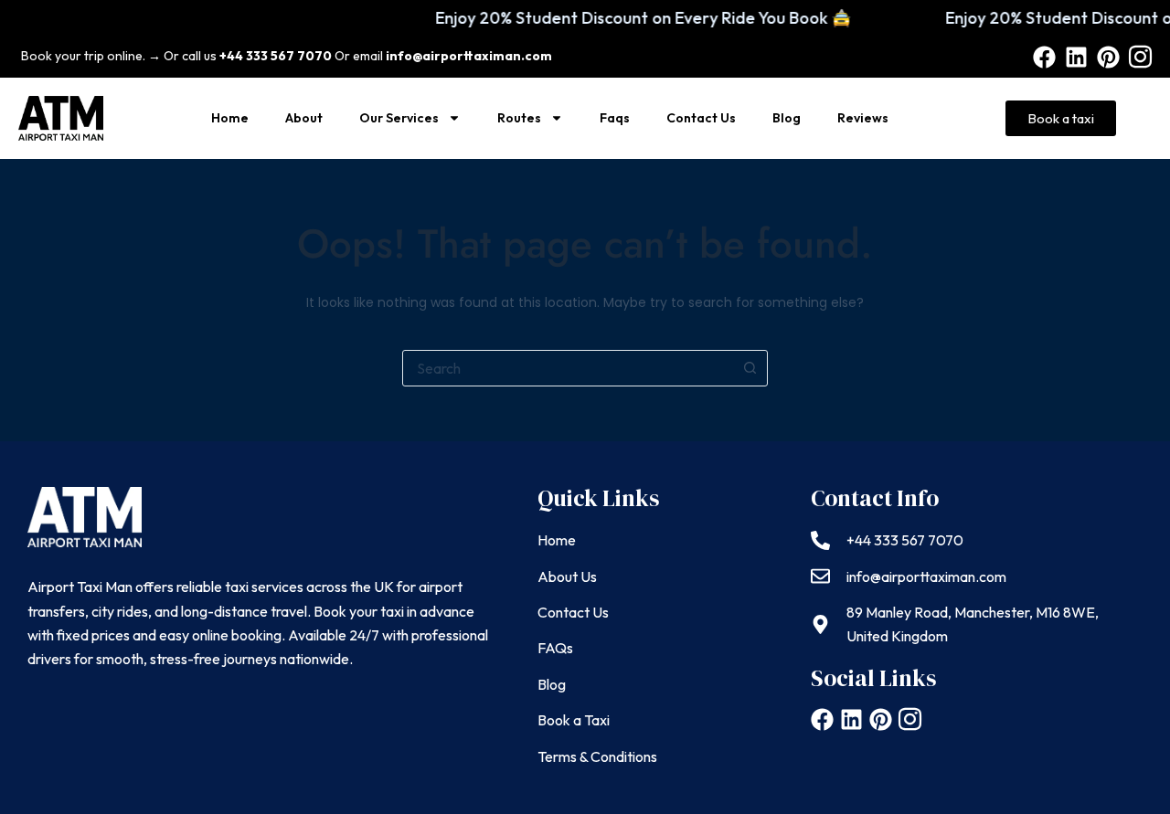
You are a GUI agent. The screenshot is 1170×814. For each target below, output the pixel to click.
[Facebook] (1044, 57)
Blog (786, 118)
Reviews (862, 118)
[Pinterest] (1108, 57)
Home (230, 118)
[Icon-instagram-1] (1140, 57)
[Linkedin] (1076, 57)
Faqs (615, 118)
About (304, 118)
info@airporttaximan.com (469, 56)
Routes (519, 118)
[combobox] (567, 368)
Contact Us (701, 118)
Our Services (399, 118)
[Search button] (749, 368)
